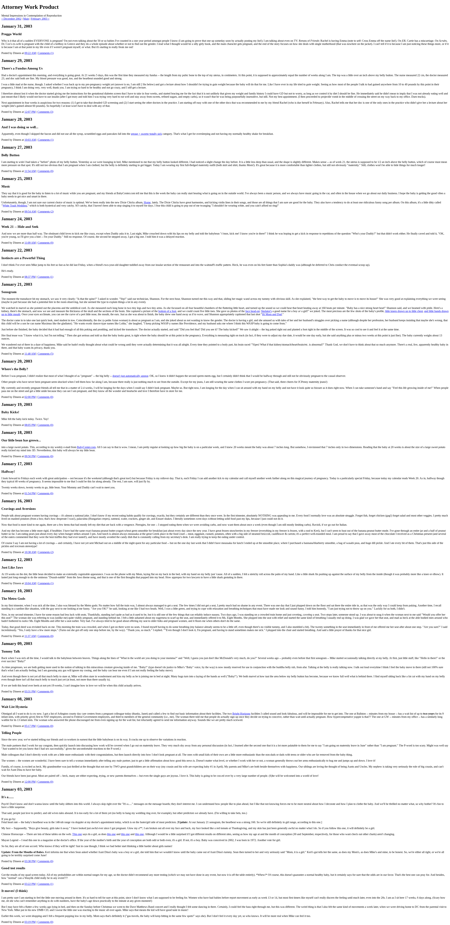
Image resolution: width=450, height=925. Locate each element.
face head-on (252, 311)
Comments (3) (45, 111)
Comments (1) (46, 53)
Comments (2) (46, 211)
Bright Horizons (241, 713)
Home (147, 202)
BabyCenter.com (86, 447)
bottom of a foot (167, 311)
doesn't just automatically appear (130, 375)
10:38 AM (30, 552)
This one (77, 834)
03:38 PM (30, 861)
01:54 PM (30, 493)
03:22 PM (30, 883)
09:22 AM (30, 53)
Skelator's (266, 311)
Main (26, 18)
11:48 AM (30, 353)
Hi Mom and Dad (272, 314)
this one (111, 834)
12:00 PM (30, 781)
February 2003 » (40, 18)
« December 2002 (11, 18)
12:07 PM (30, 111)
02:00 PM (30, 396)
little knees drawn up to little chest (404, 311)
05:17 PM (30, 725)
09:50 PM (30, 456)
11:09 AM (30, 242)
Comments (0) (45, 171)
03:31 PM (30, 691)
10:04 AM (30, 583)
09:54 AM (30, 211)
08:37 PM (30, 276)
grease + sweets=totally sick (146, 133)
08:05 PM (30, 424)
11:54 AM (30, 171)
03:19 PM (30, 921)
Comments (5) (45, 353)
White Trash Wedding (15, 205)
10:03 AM (30, 139)
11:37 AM (30, 636)
